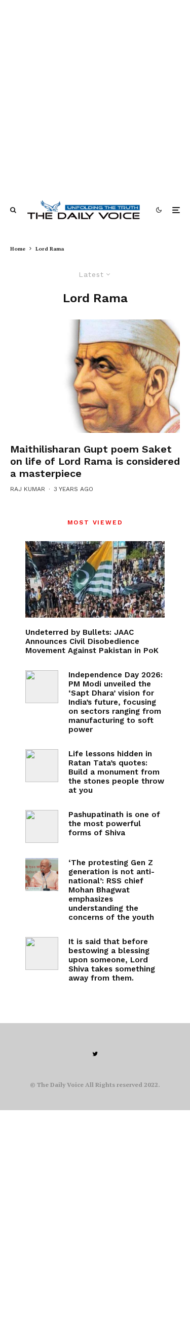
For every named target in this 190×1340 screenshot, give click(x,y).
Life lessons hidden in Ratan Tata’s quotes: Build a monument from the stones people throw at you (116, 772)
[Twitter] (95, 1054)
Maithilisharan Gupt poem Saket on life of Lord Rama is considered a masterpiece (95, 461)
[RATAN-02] (41, 765)
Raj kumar (27, 489)
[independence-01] (41, 686)
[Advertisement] (95, 95)
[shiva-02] (41, 953)
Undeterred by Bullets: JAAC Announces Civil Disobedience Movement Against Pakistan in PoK (92, 641)
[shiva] (41, 826)
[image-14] (95, 376)
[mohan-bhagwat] (41, 874)
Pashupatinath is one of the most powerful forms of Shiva (114, 823)
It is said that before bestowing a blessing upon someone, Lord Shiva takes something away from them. (111, 960)
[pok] (95, 579)
